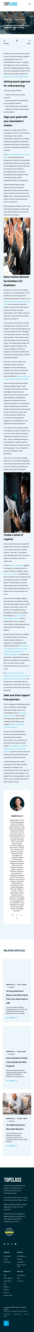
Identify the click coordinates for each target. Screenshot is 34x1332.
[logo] (13, 1179)
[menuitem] (7, 1256)
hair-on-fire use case (10, 574)
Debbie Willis (8, 19)
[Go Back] (16, 41)
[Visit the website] (17, 915)
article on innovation (16, 565)
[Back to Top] (6, 1323)
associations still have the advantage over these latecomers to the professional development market (17, 676)
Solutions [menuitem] (7, 1252)
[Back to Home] (10, 4)
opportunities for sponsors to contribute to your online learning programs (16, 748)
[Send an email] (13, 915)
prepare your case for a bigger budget (16, 76)
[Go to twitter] (17, 918)
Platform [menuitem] (20, 1252)
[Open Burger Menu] (29, 3)
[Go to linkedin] (21, 915)
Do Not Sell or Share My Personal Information (15, 1311)
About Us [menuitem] (20, 1271)
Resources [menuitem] (7, 1271)
